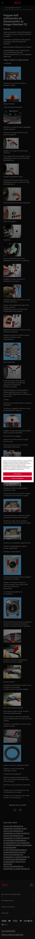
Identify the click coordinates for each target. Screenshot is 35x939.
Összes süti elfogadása (17, 478)
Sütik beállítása (17, 473)
